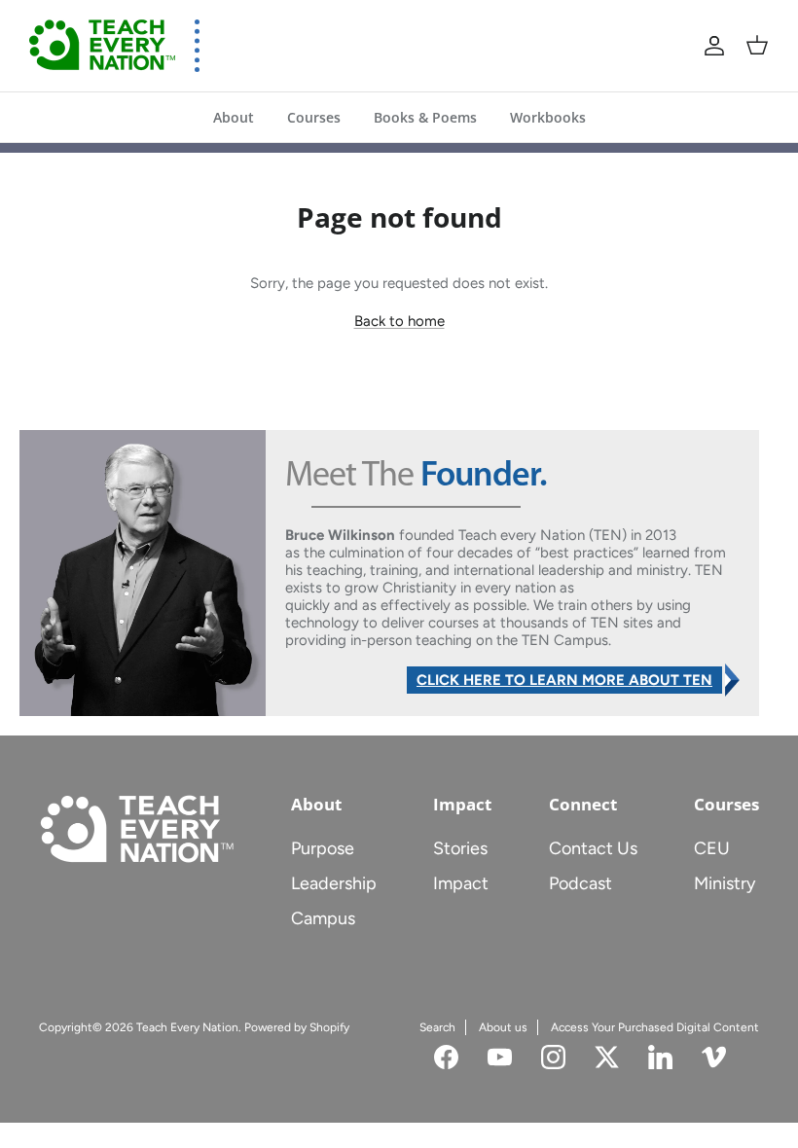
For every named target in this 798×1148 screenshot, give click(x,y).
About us (503, 1027)
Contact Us (593, 848)
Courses (314, 117)
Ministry (724, 883)
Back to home (399, 321)
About (233, 117)
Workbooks (548, 117)
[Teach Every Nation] (102, 45)
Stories (460, 848)
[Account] (714, 45)
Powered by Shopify (296, 1027)
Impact (461, 883)
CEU (712, 848)
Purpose (322, 848)
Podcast (580, 883)
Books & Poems (425, 117)
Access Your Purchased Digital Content (655, 1027)
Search (437, 1027)
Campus (323, 918)
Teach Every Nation (187, 1027)
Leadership (334, 883)
